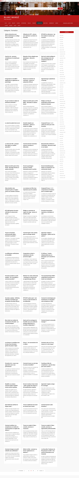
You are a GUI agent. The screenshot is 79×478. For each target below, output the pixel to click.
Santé (19, 25)
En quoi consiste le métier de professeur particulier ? (12, 101)
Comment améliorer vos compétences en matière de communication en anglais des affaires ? (12, 428)
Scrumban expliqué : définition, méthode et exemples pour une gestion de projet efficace (12, 299)
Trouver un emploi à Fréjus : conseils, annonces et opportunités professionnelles (48, 427)
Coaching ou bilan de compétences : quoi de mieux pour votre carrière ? (48, 364)
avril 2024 (61, 93)
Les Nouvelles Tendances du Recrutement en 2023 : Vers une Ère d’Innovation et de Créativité (48, 451)
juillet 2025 (61, 62)
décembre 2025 (62, 51)
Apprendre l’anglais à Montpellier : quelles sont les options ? (48, 234)
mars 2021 (61, 169)
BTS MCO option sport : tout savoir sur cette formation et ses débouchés (30, 299)
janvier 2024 (62, 99)
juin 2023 (61, 113)
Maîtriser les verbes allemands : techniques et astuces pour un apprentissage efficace (30, 277)
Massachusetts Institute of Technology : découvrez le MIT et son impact (48, 145)
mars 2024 (61, 95)
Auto (9, 23)
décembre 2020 (62, 175)
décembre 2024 (62, 76)
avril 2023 (61, 117)
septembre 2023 (62, 107)
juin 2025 (61, 64)
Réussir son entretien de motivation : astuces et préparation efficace (29, 80)
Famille (29, 23)
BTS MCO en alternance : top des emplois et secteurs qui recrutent (48, 35)
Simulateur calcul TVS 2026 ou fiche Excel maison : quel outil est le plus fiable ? (28, 1)
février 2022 (62, 146)
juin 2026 (61, 39)
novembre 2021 (62, 152)
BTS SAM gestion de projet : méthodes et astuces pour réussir (12, 212)
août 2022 (61, 134)
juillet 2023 (61, 111)
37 (37, 470)
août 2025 (61, 60)
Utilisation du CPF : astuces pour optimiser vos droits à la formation (30, 35)
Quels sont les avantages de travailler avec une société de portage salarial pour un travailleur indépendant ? (30, 322)
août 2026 (61, 35)
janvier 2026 (62, 49)
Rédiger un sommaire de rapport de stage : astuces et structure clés (30, 212)
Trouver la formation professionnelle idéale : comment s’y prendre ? (10, 234)
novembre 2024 (62, 78)
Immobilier (51, 23)
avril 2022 (61, 142)
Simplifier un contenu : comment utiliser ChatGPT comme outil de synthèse (11, 385)
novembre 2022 (62, 128)
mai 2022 (61, 140)
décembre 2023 (62, 101)
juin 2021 (61, 163)
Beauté (13, 23)
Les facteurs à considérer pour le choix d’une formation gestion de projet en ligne (12, 344)
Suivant (41, 470)
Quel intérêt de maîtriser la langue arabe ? (11, 405)
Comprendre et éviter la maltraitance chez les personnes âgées (28, 255)
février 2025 (62, 72)
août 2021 (61, 159)
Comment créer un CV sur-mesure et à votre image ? (47, 343)
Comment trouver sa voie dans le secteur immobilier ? (30, 364)
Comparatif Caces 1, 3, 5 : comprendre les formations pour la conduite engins (47, 189)
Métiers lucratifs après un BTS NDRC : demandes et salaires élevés (30, 102)
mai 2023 (61, 115)
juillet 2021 (61, 161)
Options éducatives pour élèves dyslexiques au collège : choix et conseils (12, 35)
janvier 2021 (62, 173)
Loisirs (6, 25)
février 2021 (62, 171)
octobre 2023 (62, 105)
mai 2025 (61, 66)
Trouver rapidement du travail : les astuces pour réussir (30, 405)
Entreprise (23, 23)
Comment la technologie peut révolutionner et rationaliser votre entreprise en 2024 (48, 299)
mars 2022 (61, 144)
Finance (34, 23)
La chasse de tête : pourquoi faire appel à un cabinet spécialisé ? (12, 145)
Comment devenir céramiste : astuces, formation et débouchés (30, 145)
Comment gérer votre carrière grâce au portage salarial (30, 233)
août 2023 (61, 109)
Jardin (56, 23)
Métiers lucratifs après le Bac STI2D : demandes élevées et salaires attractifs (12, 167)
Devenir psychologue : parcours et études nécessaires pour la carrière (29, 167)
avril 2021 (61, 167)
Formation (39, 23)
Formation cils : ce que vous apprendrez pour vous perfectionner (11, 364)
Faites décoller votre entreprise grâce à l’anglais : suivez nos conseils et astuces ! (12, 190)
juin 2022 (61, 138)
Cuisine (18, 23)
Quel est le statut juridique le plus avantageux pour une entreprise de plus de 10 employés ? (48, 59)
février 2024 (62, 97)
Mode (15, 25)
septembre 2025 (62, 58)
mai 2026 (61, 41)
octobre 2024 (62, 80)
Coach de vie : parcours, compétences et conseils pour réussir (12, 58)
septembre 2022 (62, 132)
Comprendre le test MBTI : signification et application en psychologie (12, 80)
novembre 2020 (62, 177)
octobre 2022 (62, 130)
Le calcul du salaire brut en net (12, 123)
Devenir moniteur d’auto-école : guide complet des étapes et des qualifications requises (30, 385)
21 (28, 470)
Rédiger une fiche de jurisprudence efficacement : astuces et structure (48, 102)
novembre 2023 (62, 103)
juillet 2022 (61, 136)
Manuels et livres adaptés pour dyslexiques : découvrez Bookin (30, 58)
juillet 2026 (61, 37)
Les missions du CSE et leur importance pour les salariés (30, 189)
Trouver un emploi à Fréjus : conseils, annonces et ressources (29, 427)
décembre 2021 (62, 150)
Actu (6, 23)
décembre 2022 (62, 126)
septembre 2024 (62, 82)
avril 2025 (61, 68)
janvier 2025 (62, 74)
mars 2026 (61, 45)
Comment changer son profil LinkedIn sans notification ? (12, 450)
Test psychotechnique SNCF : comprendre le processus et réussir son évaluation (48, 277)
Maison (10, 25)
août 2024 (61, 84)
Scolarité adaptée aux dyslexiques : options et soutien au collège (28, 124)
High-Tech (45, 23)
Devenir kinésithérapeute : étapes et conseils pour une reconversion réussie (47, 167)
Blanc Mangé (11, 17)
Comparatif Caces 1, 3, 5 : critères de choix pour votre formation (47, 124)
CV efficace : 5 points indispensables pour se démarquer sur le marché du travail (48, 256)
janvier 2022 (62, 148)
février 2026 (62, 47)
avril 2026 (61, 43)
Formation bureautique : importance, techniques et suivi (47, 212)
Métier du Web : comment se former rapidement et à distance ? (30, 450)
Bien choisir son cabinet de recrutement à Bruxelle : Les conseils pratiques (12, 321)
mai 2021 (61, 165)
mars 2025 (61, 70)
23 (33, 470)
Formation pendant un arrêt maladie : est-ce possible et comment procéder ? (11, 277)
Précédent (21, 470)
